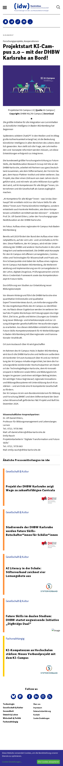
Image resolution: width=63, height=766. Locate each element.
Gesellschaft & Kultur (13, 707)
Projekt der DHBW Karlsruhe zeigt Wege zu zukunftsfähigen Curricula (30, 488)
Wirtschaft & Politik (12, 718)
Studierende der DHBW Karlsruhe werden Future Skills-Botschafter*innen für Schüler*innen (32, 531)
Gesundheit (8, 711)
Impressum (37, 707)
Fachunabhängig (10, 721)
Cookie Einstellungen (41, 718)
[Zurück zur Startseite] (31, 7)
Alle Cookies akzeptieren (48, 761)
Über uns (36, 704)
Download (49, 113)
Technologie (9, 704)
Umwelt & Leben (10, 714)
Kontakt (36, 714)
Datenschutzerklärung (42, 711)
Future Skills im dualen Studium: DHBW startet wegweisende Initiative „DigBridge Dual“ (32, 620)
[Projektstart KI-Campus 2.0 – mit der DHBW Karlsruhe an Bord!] (11, 21)
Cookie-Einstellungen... (12, 761)
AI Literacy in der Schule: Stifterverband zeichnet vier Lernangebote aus (25, 572)
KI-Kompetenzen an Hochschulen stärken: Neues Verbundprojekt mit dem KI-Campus (30, 654)
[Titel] (5, 21)
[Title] (17, 21)
